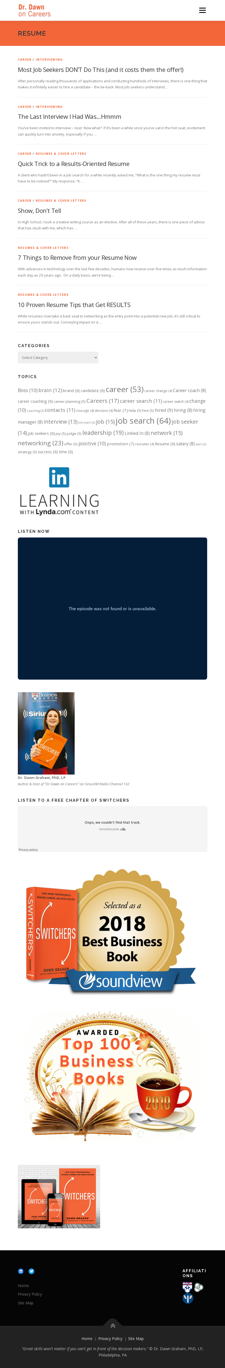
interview (60, 421)
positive (92, 443)
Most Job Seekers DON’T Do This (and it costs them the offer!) (100, 69)
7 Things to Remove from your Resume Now (77, 257)
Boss (28, 390)
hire (148, 410)
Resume (165, 443)
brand (71, 390)
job (105, 421)
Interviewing (49, 59)
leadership (103, 433)
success (48, 451)
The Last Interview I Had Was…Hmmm (69, 116)
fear (121, 410)
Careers (102, 400)
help (135, 410)
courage (85, 410)
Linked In (137, 433)
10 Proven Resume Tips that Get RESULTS (74, 304)
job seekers (41, 433)
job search (143, 420)
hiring (183, 410)
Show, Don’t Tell (39, 210)
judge (74, 433)
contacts (60, 410)
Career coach (189, 390)
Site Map (25, 1302)
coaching (35, 411)
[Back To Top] (112, 1325)
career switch (176, 401)
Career (25, 59)
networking (40, 443)
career (125, 389)
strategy (27, 451)
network (166, 433)
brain (50, 390)
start (201, 444)
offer (71, 443)
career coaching (35, 401)
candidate (93, 390)
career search (141, 401)
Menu (202, 10)
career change (158, 391)
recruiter (144, 444)
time (66, 451)
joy (61, 433)
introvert (86, 422)
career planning (70, 401)
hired (164, 410)
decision (104, 410)
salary (185, 444)
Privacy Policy (30, 1294)
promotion (120, 443)
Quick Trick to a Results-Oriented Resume (73, 163)
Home (23, 1285)
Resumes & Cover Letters (61, 153)
